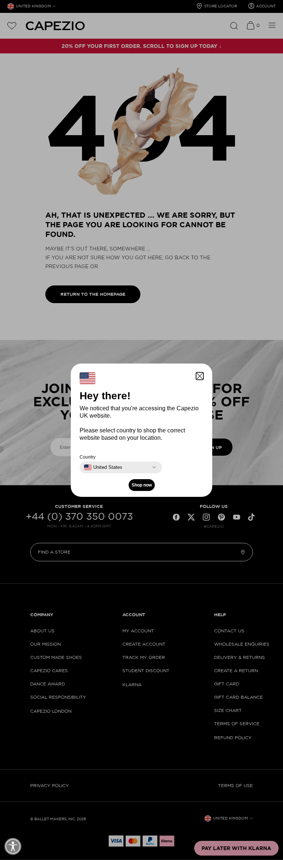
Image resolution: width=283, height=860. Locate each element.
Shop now (142, 485)
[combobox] (103, 467)
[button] (199, 376)
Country (87, 457)
